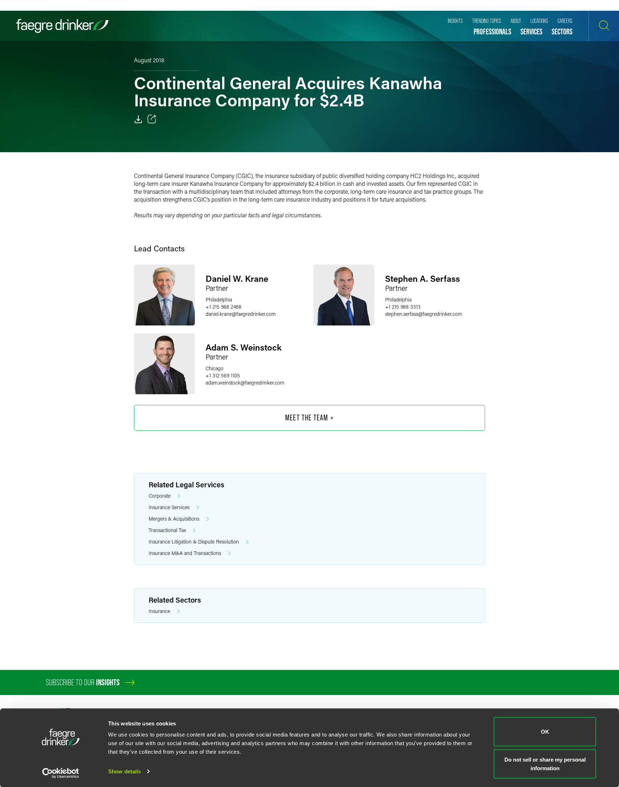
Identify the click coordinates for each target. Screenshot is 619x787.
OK (545, 732)
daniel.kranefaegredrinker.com (241, 313)
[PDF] (138, 119)
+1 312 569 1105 (223, 375)
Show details (124, 771)
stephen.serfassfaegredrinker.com (423, 313)
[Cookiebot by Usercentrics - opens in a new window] (60, 773)
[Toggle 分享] (152, 119)
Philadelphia (219, 299)
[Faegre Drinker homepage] (62, 26)
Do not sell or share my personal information (545, 763)
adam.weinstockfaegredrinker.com (245, 382)
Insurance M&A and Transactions (185, 553)
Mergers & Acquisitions (174, 518)
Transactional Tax (167, 530)
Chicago (215, 368)
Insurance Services (169, 507)
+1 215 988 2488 (223, 306)
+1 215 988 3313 (403, 306)
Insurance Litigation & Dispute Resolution (194, 541)
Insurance (159, 611)
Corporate (160, 495)
